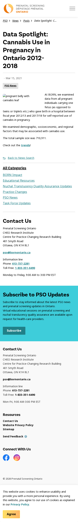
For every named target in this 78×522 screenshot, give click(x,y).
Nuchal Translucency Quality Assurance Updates (37, 186)
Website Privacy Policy (18, 425)
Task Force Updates (17, 203)
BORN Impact (12, 175)
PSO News (10, 85)
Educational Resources (19, 180)
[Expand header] (72, 8)
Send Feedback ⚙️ (15, 436)
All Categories (14, 168)
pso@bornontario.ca (16, 252)
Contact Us (10, 421)
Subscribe (14, 330)
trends (25, 145)
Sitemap (8, 429)
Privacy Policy (20, 504)
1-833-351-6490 (25, 268)
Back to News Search (21, 158)
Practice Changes (15, 192)
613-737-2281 (21, 264)
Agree (11, 514)
